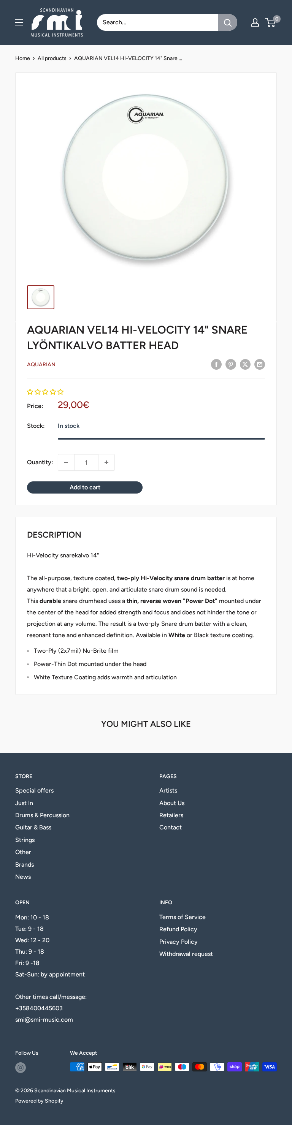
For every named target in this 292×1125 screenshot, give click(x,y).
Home (22, 58)
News (23, 876)
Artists (168, 790)
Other (23, 852)
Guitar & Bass (33, 827)
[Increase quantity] (106, 462)
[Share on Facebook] (216, 364)
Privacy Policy (178, 941)
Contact (170, 827)
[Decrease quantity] (66, 462)
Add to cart (85, 487)
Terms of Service (182, 917)
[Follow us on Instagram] (20, 1067)
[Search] (227, 22)
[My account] (255, 22)
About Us (171, 803)
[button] (45, 392)
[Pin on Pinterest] (230, 364)
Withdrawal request (186, 953)
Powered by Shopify (39, 1101)
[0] (270, 22)
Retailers (171, 815)
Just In (24, 803)
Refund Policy (178, 929)
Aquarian (41, 364)
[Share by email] (259, 364)
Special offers (34, 790)
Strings (25, 839)
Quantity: (40, 462)
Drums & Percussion (42, 815)
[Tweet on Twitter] (245, 364)
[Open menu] (19, 22)
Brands (24, 864)
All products (52, 58)
